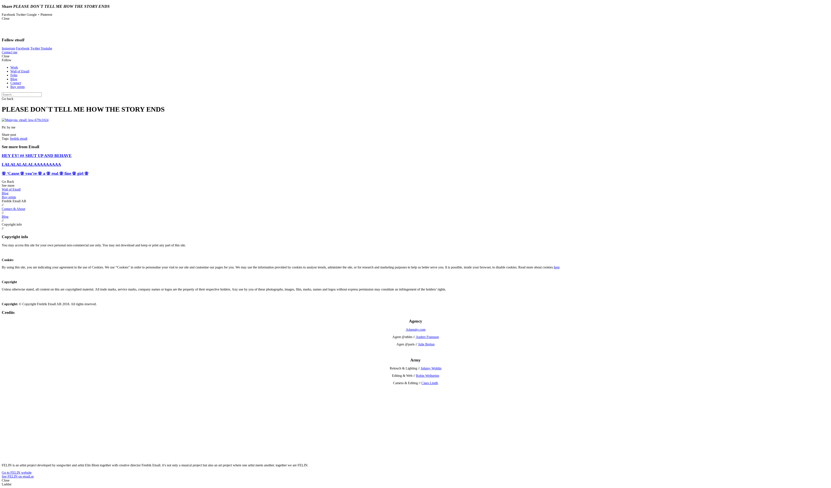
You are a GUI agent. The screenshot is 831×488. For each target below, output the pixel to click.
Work (14, 67)
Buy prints (17, 87)
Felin (13, 75)
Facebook (22, 48)
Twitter (35, 48)
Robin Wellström (427, 375)
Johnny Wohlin (431, 368)
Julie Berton (426, 344)
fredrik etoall (18, 138)
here (557, 267)
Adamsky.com (415, 329)
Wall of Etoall (19, 71)
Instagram (8, 48)
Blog (13, 79)
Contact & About (13, 209)
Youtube (46, 48)
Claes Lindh (429, 383)
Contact (15, 83)
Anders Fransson (427, 337)
